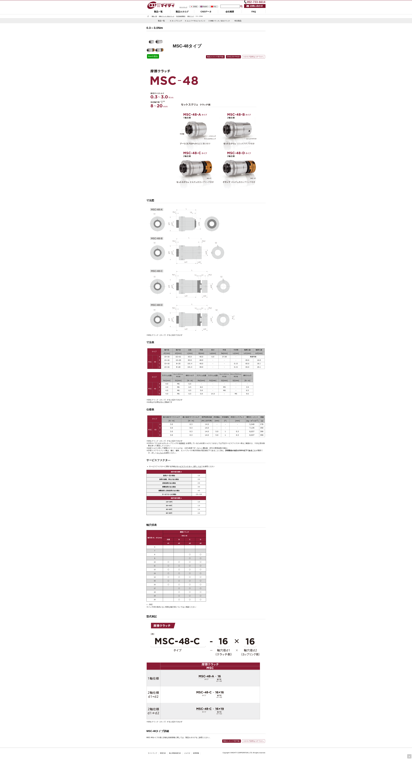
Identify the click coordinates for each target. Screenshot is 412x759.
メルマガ (187, 753)
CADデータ (206, 11)
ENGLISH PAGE (233, 57)
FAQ (253, 11)
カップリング (177, 21)
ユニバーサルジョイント (196, 21)
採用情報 (196, 753)
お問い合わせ (255, 6)
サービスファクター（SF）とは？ (189, 466)
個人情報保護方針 (175, 753)
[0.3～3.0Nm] (160, 5)
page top (409, 756)
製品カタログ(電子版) (215, 57)
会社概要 (230, 11)
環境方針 (163, 753)
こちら (161, 453)
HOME (148, 16)
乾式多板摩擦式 (180, 16)
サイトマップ (183, 7)
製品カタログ (182, 11)
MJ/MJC (182, 443)
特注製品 (238, 21)
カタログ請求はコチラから (253, 57)
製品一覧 (158, 11)
